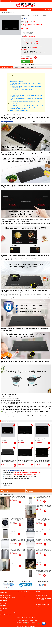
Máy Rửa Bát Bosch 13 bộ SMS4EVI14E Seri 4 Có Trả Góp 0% (43, 550)
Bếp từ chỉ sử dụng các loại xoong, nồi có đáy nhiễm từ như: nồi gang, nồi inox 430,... (25, 101)
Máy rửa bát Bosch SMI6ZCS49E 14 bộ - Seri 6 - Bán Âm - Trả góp (18, 540)
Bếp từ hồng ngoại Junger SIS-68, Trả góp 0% (25, 461)
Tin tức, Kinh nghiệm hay (5, 614)
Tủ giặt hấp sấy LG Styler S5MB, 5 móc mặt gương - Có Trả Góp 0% (17, 561)
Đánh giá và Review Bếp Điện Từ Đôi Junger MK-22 (19, 78)
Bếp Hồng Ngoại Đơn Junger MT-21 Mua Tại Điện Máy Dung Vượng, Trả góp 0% (42, 461)
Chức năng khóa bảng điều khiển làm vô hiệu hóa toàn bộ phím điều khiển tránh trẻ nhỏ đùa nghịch (26, 99)
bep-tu (7, 12)
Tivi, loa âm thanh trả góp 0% (6, 593)
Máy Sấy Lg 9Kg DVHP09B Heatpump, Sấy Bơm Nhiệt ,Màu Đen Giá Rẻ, (43, 519)
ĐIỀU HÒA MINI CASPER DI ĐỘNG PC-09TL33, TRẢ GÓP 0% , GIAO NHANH (43, 497)
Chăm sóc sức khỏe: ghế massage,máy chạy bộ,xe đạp (8, 613)
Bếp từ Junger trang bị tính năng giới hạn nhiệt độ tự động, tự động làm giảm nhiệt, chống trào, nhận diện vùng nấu (26, 95)
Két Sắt (2, 610)
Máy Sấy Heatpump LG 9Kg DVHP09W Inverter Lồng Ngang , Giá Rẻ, (18, 519)
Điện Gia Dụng (3, 600)
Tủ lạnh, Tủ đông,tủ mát (5, 598)
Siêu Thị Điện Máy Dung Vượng (14, 470)
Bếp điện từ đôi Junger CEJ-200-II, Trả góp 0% (42, 439)
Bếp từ (27, 25)
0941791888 (31, 64)
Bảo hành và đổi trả (23, 598)
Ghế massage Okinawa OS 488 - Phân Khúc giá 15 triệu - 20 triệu (43, 561)
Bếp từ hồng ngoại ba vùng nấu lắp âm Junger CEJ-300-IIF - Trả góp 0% (9, 461)
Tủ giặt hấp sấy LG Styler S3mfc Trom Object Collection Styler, (43, 506)
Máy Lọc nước (3, 605)
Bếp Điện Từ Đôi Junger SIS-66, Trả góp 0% (26, 439)
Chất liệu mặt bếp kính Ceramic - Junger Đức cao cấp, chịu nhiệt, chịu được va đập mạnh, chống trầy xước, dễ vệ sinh (25, 84)
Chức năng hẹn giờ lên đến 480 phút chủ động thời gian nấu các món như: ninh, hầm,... (25, 93)
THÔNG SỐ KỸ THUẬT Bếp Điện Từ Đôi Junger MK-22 (19, 110)
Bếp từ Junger (30, 19)
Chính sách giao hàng (24, 595)
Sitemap (39, 606)
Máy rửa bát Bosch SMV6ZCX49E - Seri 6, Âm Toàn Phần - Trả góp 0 (43, 540)
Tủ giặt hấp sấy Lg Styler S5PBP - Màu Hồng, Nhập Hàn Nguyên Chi (17, 497)
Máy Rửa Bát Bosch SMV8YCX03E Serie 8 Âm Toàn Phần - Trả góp (43, 529)
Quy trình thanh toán (24, 593)
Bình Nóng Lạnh (4, 603)
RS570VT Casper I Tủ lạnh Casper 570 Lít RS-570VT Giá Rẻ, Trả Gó (43, 571)
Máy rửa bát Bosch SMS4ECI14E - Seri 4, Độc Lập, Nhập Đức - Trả (17, 550)
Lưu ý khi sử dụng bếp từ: (14, 103)
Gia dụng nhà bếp (4, 602)
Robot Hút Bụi (3, 608)
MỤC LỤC (11, 75)
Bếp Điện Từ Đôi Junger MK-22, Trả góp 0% (8, 439)
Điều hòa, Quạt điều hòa (5, 595)
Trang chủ (3, 12)
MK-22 (25, 18)
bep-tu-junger (11, 12)
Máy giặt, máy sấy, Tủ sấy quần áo (7, 597)
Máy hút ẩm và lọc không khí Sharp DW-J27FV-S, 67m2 (18, 529)
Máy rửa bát (3, 607)
